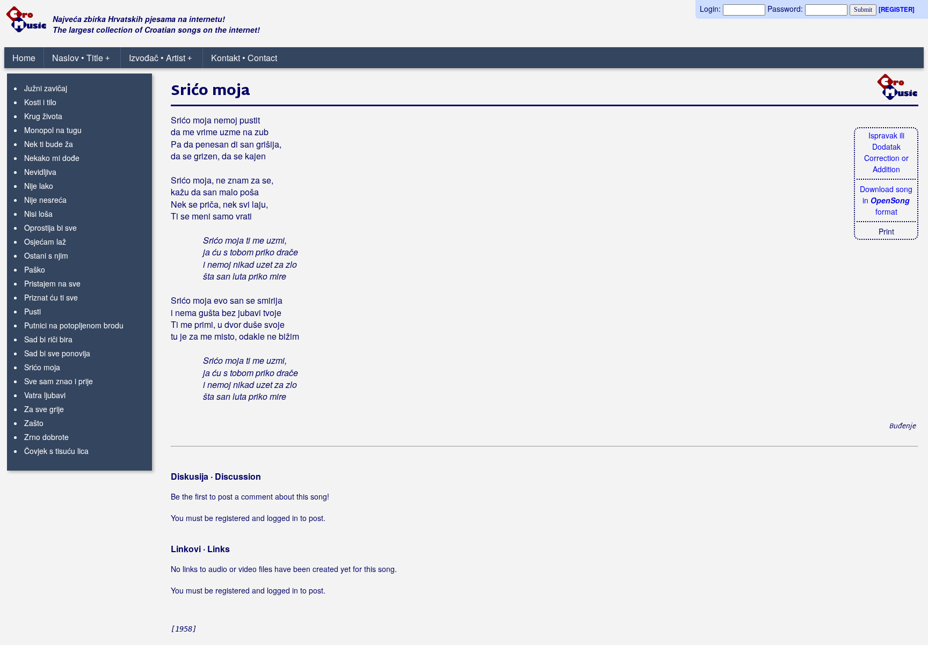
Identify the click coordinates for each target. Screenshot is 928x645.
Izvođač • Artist (160, 58)
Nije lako (38, 185)
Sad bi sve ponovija (57, 353)
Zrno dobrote (46, 436)
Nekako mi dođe (51, 157)
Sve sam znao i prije (58, 381)
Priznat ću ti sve (51, 297)
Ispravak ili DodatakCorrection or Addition (886, 152)
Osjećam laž (45, 241)
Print (886, 231)
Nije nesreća (45, 199)
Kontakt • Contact (244, 58)
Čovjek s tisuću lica (56, 450)
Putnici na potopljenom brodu (74, 325)
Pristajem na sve (52, 283)
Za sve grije (44, 409)
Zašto (34, 422)
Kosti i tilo (40, 102)
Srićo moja (42, 367)
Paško (34, 269)
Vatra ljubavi (45, 395)
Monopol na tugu (53, 129)
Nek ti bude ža (48, 143)
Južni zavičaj (45, 88)
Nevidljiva (40, 171)
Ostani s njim (46, 255)
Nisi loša (38, 213)
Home (23, 58)
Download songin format (886, 200)
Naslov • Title (81, 58)
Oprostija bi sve (50, 227)
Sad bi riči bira (48, 339)
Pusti (32, 311)
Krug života (43, 116)
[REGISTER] (897, 9)
